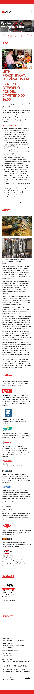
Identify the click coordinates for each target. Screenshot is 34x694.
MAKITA (5, 464)
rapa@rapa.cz (11, 645)
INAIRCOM (5, 474)
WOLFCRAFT (6, 433)
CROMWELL (6, 490)
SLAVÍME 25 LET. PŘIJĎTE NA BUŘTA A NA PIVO (8, 594)
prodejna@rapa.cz (20, 645)
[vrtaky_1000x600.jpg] (17, 247)
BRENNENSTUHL (8, 556)
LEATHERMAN (7, 510)
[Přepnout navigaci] (29, 11)
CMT (4, 542)
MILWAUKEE (6, 395)
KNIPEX (5, 530)
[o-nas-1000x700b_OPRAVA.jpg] (17, 58)
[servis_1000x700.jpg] (17, 226)
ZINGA (4, 419)
